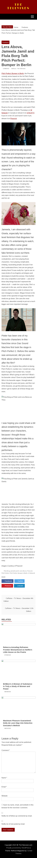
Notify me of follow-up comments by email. (17, 816)
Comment (6, 750)
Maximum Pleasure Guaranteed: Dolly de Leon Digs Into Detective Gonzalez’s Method (17, 723)
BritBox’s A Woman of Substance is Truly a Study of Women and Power (17, 686)
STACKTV (30, 113)
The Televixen (18, 6)
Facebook (8, 581)
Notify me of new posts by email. (13, 824)
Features (5, 42)
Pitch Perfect (5, 573)
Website (5, 796)
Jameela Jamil (14, 571)
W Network (31, 573)
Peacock (13, 118)
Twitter (20, 581)
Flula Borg (7, 571)
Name (4, 778)
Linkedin (20, 586)
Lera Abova (23, 571)
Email (4, 787)
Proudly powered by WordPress (18, 848)
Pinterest (8, 586)
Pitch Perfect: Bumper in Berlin (19, 573)
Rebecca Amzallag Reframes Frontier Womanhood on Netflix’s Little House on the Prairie (17, 649)
